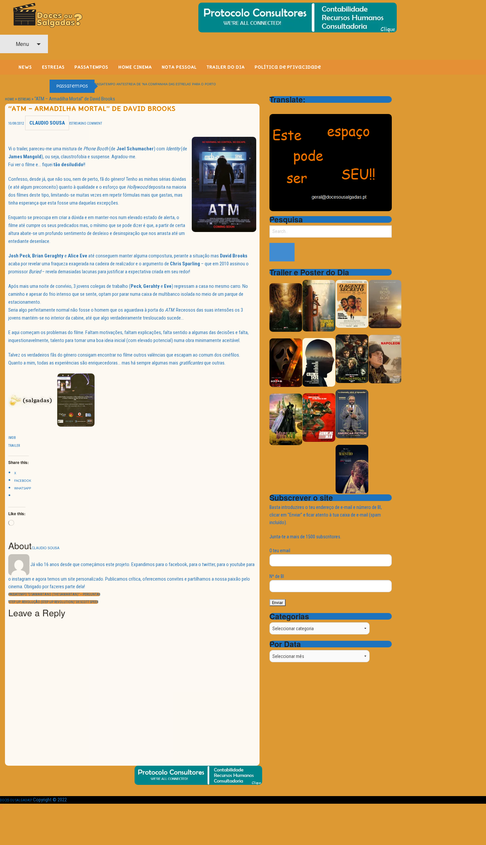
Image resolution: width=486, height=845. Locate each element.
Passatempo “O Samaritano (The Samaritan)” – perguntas (54, 594)
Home (9, 99)
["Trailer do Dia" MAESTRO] (352, 469)
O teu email (279, 550)
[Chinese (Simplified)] (273, 108)
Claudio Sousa (47, 123)
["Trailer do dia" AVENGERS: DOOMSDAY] (285, 307)
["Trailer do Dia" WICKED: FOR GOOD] (285, 419)
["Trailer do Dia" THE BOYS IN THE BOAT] (385, 303)
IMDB (12, 438)
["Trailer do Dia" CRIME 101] (319, 362)
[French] (291, 108)
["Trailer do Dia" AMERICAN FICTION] (352, 413)
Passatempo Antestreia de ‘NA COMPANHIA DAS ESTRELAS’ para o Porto (155, 84)
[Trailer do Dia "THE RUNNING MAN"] (319, 417)
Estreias (24, 99)
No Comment (92, 123)
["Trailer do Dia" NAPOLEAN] (385, 359)
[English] (282, 108)
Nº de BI (276, 576)
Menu (22, 44)
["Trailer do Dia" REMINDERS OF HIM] (319, 305)
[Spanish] (299, 108)
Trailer (14, 445)
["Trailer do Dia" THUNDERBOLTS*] (352, 358)
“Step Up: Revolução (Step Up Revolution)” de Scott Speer (53, 602)
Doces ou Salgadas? (16, 800)
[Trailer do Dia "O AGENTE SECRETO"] (352, 303)
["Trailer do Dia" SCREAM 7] (285, 362)
